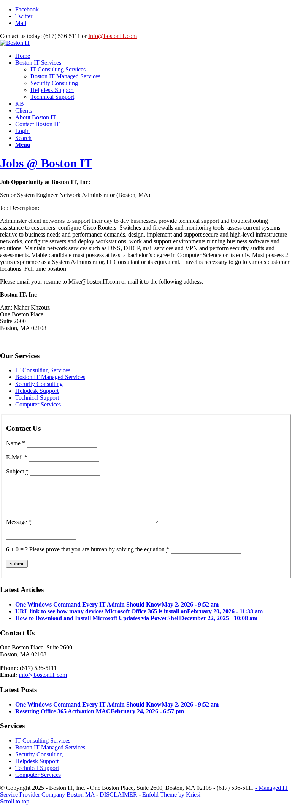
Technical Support (37, 397)
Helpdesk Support (37, 390)
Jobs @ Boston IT (46, 163)
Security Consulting (39, 384)
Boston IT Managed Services (50, 377)
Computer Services (38, 404)
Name (15, 443)
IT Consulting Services (42, 370)
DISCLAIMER (118, 794)
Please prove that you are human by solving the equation (99, 549)
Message (19, 522)
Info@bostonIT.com (112, 36)
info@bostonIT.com (43, 675)
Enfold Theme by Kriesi (171, 794)
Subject (17, 471)
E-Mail (16, 457)
